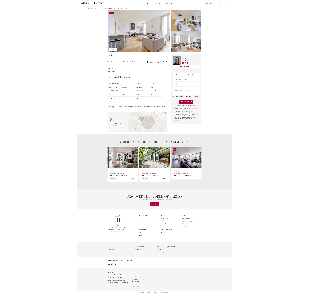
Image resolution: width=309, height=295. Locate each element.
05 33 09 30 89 (137, 251)
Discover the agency (186, 66)
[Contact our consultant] (183, 63)
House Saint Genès (137, 286)
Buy (138, 3)
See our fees (111, 71)
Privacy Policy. (177, 120)
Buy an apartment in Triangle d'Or (118, 282)
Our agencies (143, 230)
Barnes (166, 3)
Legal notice (164, 218)
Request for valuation (210, 3)
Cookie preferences (166, 230)
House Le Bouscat (137, 284)
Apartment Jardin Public (115, 277)
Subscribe (154, 204)
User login (185, 227)
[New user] (224, 3)
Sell (140, 224)
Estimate (146, 3)
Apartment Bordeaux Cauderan (117, 280)
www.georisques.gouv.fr (115, 108)
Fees (162, 227)
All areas (153, 3)
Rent (141, 3)
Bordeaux (104, 8)
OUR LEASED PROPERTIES (94, 8)
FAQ (162, 232)
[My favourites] (221, 3)
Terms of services (166, 224)
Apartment (110, 8)
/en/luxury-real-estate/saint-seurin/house (140, 280)
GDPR (162, 221)
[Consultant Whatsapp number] (185, 63)
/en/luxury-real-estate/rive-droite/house (140, 276)
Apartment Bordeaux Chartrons (117, 275)
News (170, 3)
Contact (160, 3)
